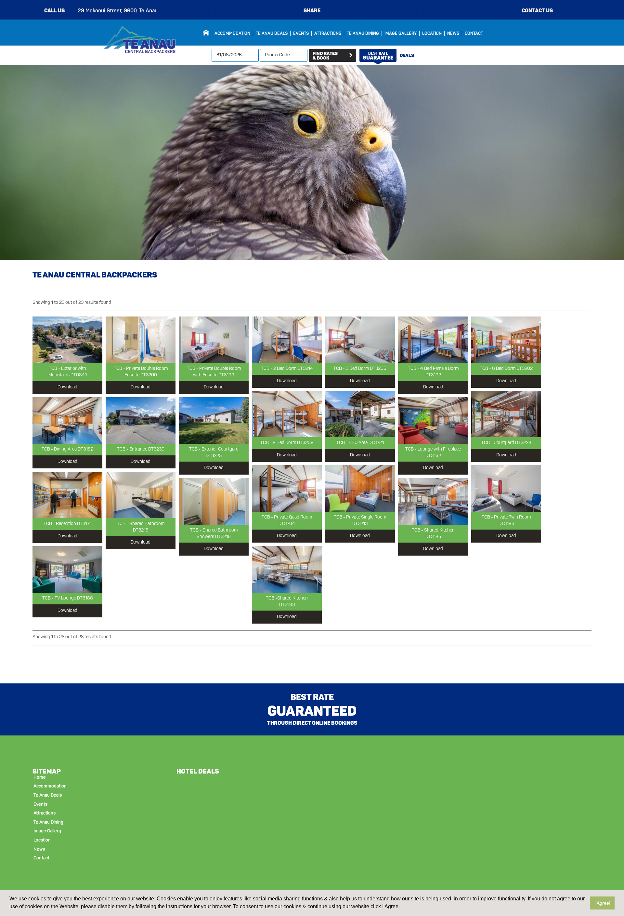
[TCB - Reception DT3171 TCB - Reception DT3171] (67, 495)
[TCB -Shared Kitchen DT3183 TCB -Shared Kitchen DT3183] (287, 569)
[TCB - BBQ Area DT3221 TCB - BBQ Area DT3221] (360, 414)
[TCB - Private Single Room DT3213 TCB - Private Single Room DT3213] (360, 488)
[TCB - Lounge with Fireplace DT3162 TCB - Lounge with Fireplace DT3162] (433, 420)
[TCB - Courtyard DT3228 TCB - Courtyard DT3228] (506, 414)
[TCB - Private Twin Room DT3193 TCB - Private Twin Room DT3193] (506, 488)
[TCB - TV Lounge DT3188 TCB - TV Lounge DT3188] (67, 569)
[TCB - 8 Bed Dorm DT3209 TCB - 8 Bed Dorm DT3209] (287, 414)
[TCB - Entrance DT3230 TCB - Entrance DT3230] (141, 420)
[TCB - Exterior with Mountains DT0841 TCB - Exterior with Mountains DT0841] (67, 340)
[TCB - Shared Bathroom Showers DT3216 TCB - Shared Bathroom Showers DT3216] (214, 501)
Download (67, 387)
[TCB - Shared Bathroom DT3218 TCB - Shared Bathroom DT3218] (141, 495)
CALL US (54, 10)
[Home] (206, 32)
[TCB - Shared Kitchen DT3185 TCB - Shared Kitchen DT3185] (433, 501)
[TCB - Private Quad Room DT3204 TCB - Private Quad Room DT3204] (287, 488)
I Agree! (602, 903)
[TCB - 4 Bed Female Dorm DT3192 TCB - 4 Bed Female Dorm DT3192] (433, 340)
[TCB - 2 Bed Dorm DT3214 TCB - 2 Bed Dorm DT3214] (287, 340)
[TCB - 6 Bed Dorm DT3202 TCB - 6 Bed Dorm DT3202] (506, 340)
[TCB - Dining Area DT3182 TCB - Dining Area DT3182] (67, 420)
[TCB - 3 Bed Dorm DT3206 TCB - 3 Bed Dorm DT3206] (360, 340)
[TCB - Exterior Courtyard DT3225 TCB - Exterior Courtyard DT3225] (214, 420)
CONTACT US (537, 10)
